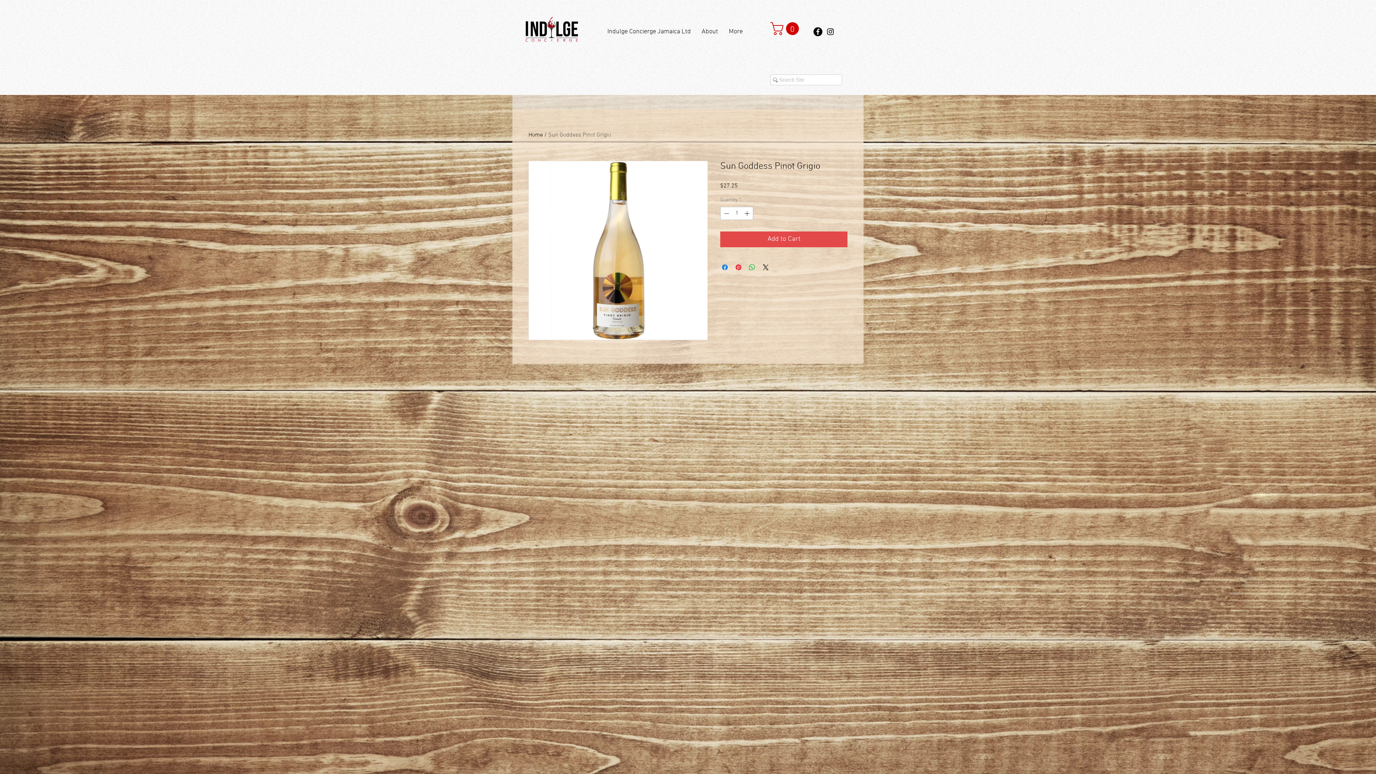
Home (536, 135)
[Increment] (747, 213)
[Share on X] (765, 267)
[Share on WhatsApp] (752, 267)
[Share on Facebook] (725, 267)
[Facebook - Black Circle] (817, 31)
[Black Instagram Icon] (830, 31)
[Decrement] (725, 213)
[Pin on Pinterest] (738, 267)
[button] (786, 28)
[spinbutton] (736, 213)
